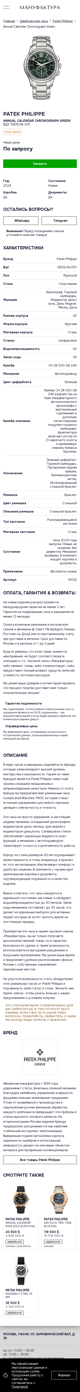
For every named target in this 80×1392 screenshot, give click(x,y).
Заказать (40, 164)
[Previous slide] (7, 68)
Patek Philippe (24, 114)
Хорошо (64, 1375)
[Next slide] (72, 68)
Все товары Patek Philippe (40, 1160)
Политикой (20, 1387)
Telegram (60, 221)
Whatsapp (22, 221)
